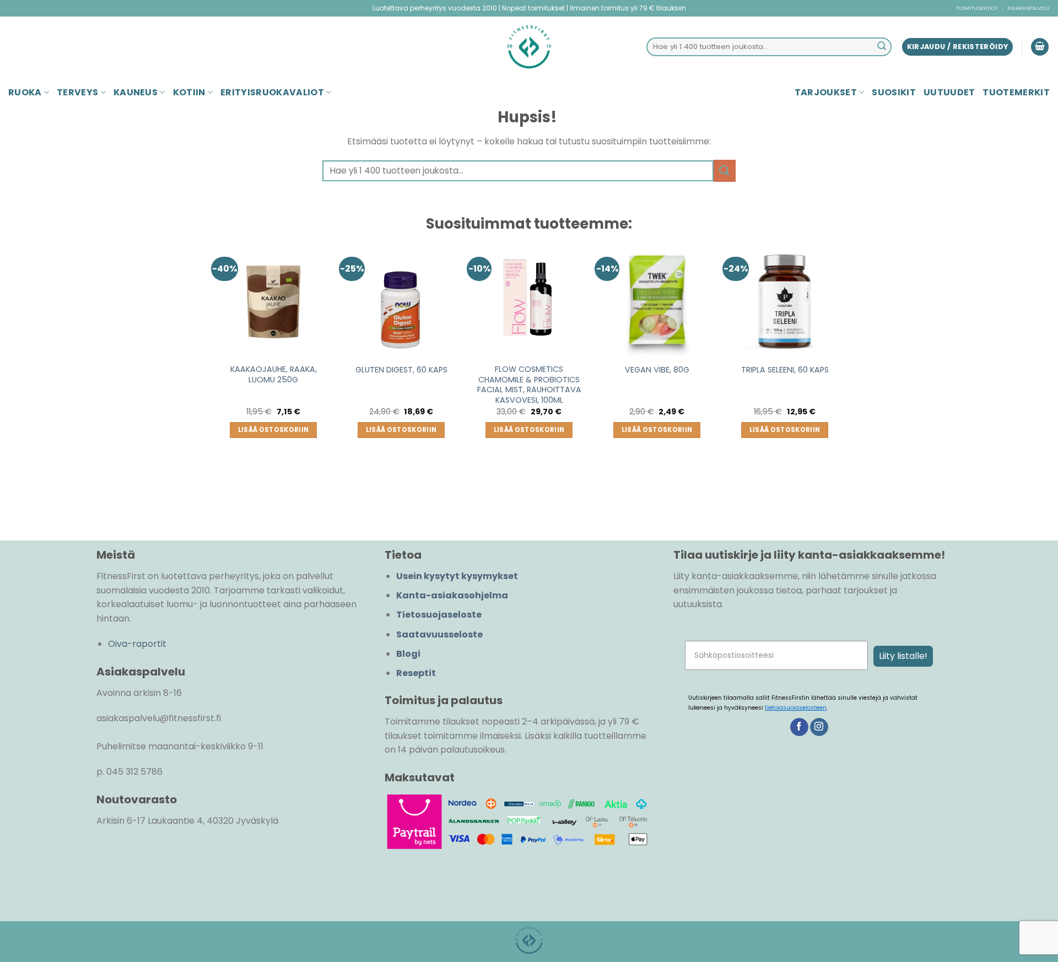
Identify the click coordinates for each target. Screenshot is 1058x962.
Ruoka (25, 92)
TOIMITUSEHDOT (977, 8)
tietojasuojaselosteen (796, 708)
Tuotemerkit (1016, 92)
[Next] (842, 372)
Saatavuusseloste (439, 634)
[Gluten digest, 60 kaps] (401, 298)
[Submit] (881, 46)
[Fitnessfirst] (529, 47)
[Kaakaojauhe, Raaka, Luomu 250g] (273, 298)
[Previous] (215, 372)
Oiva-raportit (137, 643)
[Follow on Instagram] (819, 727)
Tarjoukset (826, 92)
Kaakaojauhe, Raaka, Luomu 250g (273, 374)
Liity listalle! (903, 656)
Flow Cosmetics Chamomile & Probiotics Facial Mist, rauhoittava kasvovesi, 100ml (529, 385)
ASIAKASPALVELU (1028, 8)
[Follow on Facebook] (799, 727)
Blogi (408, 653)
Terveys (77, 92)
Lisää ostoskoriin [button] (273, 429)
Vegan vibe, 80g (657, 370)
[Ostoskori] (1040, 47)
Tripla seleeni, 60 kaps (785, 370)
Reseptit (416, 673)
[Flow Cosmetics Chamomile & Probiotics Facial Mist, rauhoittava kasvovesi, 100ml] (529, 298)
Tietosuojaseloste (439, 614)
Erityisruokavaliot (272, 92)
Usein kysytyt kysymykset (457, 576)
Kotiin (189, 92)
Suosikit (894, 92)
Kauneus (136, 92)
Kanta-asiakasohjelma (452, 595)
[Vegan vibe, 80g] (656, 298)
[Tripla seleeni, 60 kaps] (784, 298)
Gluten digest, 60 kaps (401, 370)
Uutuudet (949, 92)
